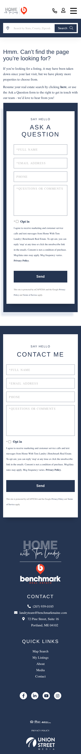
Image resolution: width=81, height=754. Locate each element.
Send (40, 276)
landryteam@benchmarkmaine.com (43, 612)
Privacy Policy (21, 260)
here (63, 86)
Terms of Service (30, 294)
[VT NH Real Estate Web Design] (40, 743)
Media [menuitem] (40, 670)
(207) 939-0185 (54, 11)
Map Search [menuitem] (41, 651)
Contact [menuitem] (40, 676)
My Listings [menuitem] (40, 657)
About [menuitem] (40, 664)
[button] (66, 28)
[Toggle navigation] (73, 10)
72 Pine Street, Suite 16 (43, 622)
